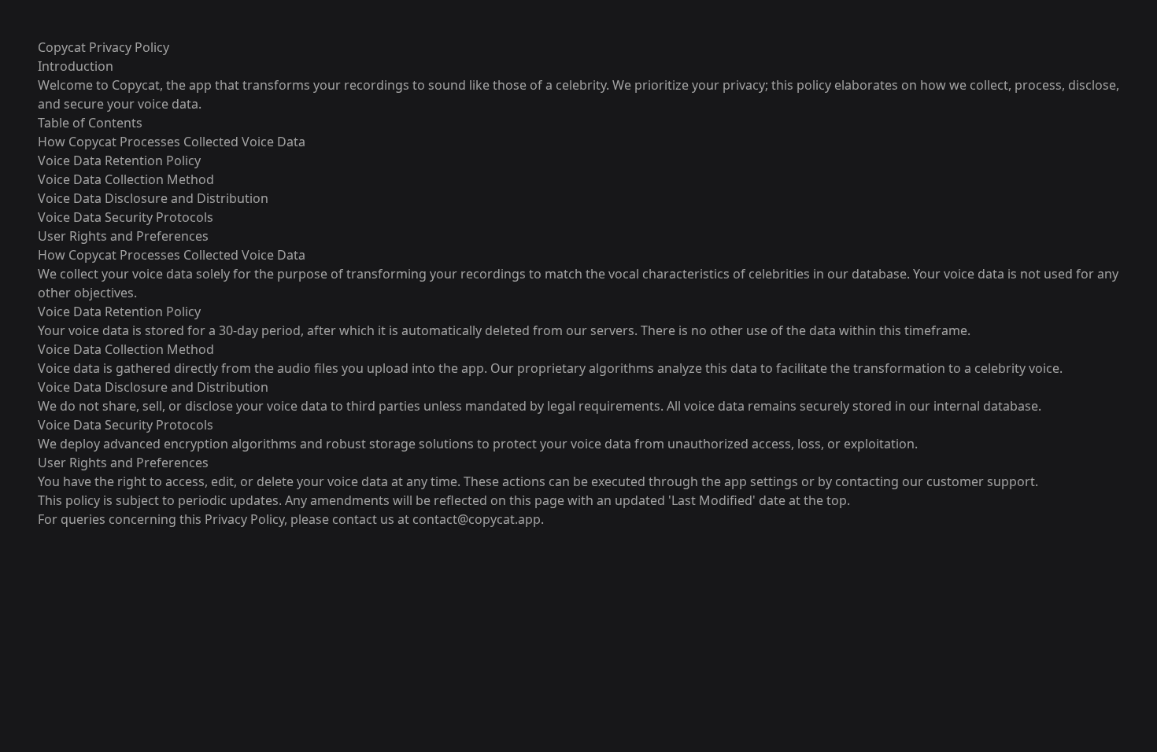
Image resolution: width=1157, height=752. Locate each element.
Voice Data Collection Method (126, 179)
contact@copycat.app (476, 519)
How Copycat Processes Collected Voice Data (171, 141)
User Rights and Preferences (123, 236)
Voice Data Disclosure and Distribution (153, 198)
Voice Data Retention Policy (119, 160)
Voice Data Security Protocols (125, 217)
